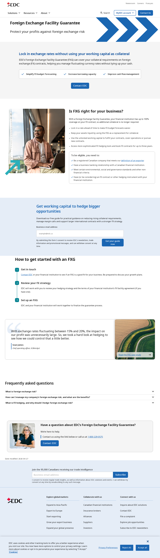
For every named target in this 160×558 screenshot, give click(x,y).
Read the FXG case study (129, 355)
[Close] (147, 541)
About (44, 13)
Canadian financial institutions (97, 505)
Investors (87, 528)
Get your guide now (113, 243)
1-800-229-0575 (95, 436)
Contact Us (145, 13)
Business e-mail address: (47, 227)
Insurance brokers (92, 510)
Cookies (13, 552)
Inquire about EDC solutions (133, 505)
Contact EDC (80, 85)
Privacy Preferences (108, 547)
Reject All (126, 547)
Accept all (142, 547)
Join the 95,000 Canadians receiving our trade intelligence (62, 469)
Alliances (87, 516)
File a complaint (127, 516)
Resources (29, 13)
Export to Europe (54, 510)
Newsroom (130, 3)
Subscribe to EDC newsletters (134, 528)
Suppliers (87, 522)
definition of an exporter (132, 160)
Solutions (12, 13)
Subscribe (120, 474)
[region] (80, 547)
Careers (140, 3)
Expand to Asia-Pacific (56, 505)
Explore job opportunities (132, 522)
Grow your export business (59, 522)
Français (149, 3)
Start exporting (53, 516)
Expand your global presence (60, 528)
